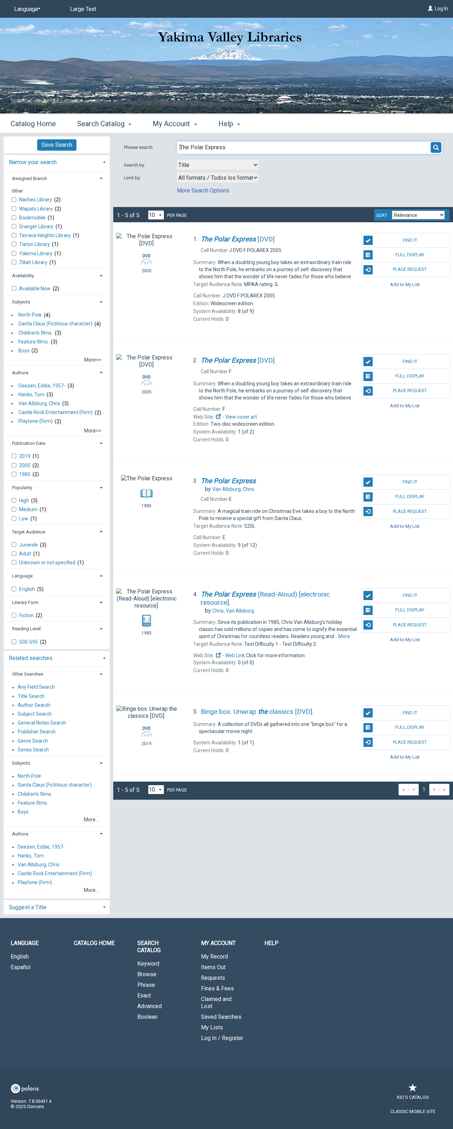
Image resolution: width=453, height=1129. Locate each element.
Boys (23, 350)
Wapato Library (36, 209)
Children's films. (35, 333)
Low (24, 518)
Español (20, 967)
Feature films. (33, 342)
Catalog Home (33, 123)
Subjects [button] (21, 301)
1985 (25, 474)
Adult (25, 554)
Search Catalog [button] (101, 123)
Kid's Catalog (413, 1097)
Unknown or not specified (47, 562)
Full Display (409, 254)
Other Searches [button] (27, 674)
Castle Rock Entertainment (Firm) (55, 412)
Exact (144, 995)
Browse (146, 974)
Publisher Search (37, 732)
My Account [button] (172, 123)
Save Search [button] (56, 144)
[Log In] (430, 8)
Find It (410, 240)
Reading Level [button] (26, 628)
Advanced (149, 1006)
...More (342, 636)
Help (271, 943)
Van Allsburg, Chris (39, 403)
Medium (29, 509)
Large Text (83, 9)
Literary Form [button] (25, 602)
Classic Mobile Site (412, 1111)
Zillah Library (33, 262)
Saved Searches (221, 1016)
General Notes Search (42, 723)
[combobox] (217, 165)
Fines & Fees (217, 988)
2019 (25, 456)
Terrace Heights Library (45, 235)
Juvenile (29, 545)
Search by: (135, 165)
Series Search (33, 750)
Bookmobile (33, 217)
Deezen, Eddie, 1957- (41, 386)
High (24, 500)
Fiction (27, 615)
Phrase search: (139, 147)
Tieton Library (35, 244)
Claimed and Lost (216, 1003)
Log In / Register (222, 1038)
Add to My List (405, 284)
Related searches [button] (30, 658)
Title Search (31, 696)
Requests (213, 977)
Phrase (146, 985)
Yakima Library (36, 253)
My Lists (212, 1027)
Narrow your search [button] (33, 162)
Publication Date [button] (28, 443)
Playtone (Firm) (35, 421)
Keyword (148, 963)
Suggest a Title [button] (27, 907)
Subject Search (35, 714)
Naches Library (36, 199)
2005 (25, 465)
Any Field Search (36, 687)
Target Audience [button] (28, 532)
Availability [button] (23, 275)
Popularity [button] (22, 487)
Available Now (35, 288)
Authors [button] (20, 372)
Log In (441, 8)
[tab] (57, 161)
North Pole (30, 315)
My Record (214, 956)
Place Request (410, 269)
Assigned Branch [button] (29, 178)
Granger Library (37, 226)
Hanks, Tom (31, 394)
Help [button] (226, 123)
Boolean (147, 1016)
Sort (381, 215)
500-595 (29, 642)
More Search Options (203, 190)
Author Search (34, 705)
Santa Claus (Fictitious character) (55, 324)
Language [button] (22, 576)
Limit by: (133, 177)
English (27, 589)
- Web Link (233, 655)
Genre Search (33, 741)
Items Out (213, 967)
